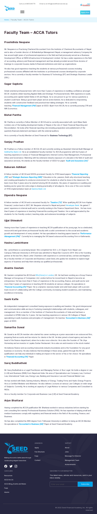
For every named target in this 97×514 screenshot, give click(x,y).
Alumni (6, 492)
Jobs (67, 452)
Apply (37, 448)
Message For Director (73, 456)
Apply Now (85, 12)
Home (6, 20)
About (67, 448)
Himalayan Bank (72, 205)
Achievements (70, 464)
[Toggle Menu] (22, 12)
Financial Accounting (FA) (15, 287)
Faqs (36, 456)
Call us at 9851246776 (27, 4)
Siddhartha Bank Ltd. (12, 152)
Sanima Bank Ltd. (39, 189)
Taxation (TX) (56, 202)
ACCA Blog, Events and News (15, 484)
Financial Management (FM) (24, 105)
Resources (8, 475)
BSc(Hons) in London (45, 275)
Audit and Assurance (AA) (77, 160)
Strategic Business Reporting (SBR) (27, 177)
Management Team (72, 460)
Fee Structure (40, 452)
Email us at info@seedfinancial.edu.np (54, 4)
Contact (37, 460)
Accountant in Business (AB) (78, 318)
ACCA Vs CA (8, 480)
